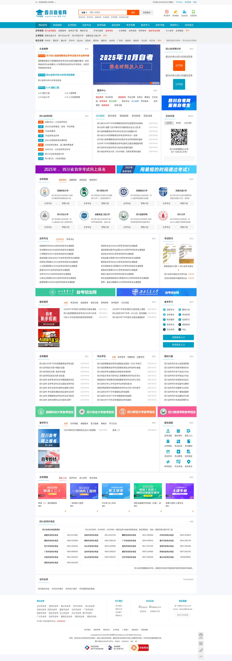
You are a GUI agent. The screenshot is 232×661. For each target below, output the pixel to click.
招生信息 (148, 116)
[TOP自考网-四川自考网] (50, 13)
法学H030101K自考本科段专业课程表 (55, 274)
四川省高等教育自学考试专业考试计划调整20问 (117, 131)
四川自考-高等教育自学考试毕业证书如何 (56, 396)
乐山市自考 (64, 613)
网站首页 (43, 25)
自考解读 (179, 31)
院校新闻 (124, 116)
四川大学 (181, 214)
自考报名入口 (178, 345)
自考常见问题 (124, 17)
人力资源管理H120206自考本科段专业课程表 (58, 266)
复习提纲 (94, 423)
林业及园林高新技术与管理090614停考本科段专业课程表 (125, 278)
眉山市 (63, 40)
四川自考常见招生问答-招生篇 (52, 376)
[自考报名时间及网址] (126, 64)
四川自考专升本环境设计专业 (176, 376)
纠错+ (192, 522)
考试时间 (90, 17)
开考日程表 (98, 31)
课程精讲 (84, 423)
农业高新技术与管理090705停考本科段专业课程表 (122, 266)
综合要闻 (100, 116)
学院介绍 (65, 203)
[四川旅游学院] (177, 411)
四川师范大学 (77, 36)
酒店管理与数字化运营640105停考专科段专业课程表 (123, 250)
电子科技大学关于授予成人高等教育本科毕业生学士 (118, 376)
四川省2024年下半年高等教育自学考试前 (56, 364)
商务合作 (106, 630)
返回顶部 (201, 657)
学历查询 (144, 101)
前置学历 (140, 357)
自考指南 (101, 25)
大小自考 (169, 31)
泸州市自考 (41, 606)
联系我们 (135, 630)
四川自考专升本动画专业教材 (176, 384)
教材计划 (84, 31)
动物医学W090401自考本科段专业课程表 (56, 246)
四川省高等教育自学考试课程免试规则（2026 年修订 (119, 364)
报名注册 (94, 303)
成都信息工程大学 (93, 36)
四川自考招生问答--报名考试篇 (52, 372)
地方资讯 (112, 116)
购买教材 (170, 319)
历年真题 (114, 17)
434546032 (61, 621)
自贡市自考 (53, 616)
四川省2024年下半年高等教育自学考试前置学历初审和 (120, 123)
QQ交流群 (187, 123)
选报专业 (170, 310)
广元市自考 (41, 616)
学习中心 (179, 2)
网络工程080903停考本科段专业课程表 (117, 274)
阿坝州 (96, 40)
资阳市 (55, 40)
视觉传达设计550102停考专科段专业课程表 (119, 246)
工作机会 (116, 630)
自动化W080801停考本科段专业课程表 (117, 254)
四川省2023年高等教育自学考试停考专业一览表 (117, 135)
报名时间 (82, 17)
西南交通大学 (50, 36)
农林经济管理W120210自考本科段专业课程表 (58, 262)
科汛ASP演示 (57, 589)
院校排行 (93, 180)
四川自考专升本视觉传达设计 (176, 380)
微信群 (178, 123)
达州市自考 (76, 609)
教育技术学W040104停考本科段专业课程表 (119, 262)
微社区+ (191, 116)
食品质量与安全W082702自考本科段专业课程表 (59, 258)
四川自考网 (138, 568)
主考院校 (72, 25)
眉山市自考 (65, 606)
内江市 (152, 40)
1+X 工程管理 (70, 93)
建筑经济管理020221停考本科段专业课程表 (119, 270)
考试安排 (109, 97)
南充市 (136, 40)
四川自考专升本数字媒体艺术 (176, 368)
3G (136, 641)
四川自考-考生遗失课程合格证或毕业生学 (56, 392)
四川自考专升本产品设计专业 (176, 372)
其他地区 (83, 180)
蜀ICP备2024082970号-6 (104, 641)
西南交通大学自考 (173, 40)
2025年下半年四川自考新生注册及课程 (80, 309)
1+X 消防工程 (52, 88)
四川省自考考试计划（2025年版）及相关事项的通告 (119, 151)
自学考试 (73, 478)
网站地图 (144, 630)
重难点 (147, 97)
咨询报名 (147, 12)
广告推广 (125, 630)
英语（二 (116, 430)
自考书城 (160, 25)
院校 (195, 2)
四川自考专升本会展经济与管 (176, 396)
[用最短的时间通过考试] (157, 169)
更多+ (188, 31)
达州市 (112, 40)
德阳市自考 (79, 616)
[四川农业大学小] (95, 411)
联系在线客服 (182, 615)
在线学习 (186, 319)
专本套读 (106, 17)
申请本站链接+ (188, 580)
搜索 (133, 12)
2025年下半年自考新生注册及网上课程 (129, 309)
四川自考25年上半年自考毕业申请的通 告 (114, 384)
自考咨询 (132, 31)
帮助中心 (119, 616)
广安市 (120, 40)
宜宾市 (128, 40)
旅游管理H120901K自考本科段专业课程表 (57, 282)
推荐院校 (62, 180)
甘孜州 (88, 40)
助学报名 (188, 2)
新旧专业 (125, 101)
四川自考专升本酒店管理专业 (176, 400)
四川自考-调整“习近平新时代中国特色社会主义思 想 (118, 127)
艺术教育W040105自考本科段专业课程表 (56, 250)
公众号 (169, 123)
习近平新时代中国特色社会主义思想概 (80, 430)
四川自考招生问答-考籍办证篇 (52, 368)
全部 (66, 303)
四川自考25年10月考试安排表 (60, 75)
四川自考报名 (50, 31)
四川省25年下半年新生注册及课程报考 (129, 317)
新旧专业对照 (154, 31)
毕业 (184, 329)
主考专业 (48, 203)
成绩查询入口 (178, 337)
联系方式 (119, 609)
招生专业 (86, 25)
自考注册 (118, 105)
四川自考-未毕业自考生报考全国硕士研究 (56, 388)
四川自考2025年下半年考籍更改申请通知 (114, 396)
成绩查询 (98, 17)
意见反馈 (201, 650)
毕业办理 (131, 97)
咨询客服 (201, 636)
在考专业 (60, 239)
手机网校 (201, 643)
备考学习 (145, 25)
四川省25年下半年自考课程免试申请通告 (114, 400)
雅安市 (104, 40)
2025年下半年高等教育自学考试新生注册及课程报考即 (120, 143)
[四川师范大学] (136, 411)
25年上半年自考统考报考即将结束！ (79, 317)
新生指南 (113, 101)
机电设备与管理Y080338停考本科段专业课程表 (121, 258)
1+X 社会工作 (44, 97)
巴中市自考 (77, 606)
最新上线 (62, 478)
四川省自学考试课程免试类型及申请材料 (114, 372)
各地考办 (109, 31)
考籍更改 (131, 357)
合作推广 (119, 612)
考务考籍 (130, 25)
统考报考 (104, 303)
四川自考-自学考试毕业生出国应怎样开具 (56, 384)
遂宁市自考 (87, 613)
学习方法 (113, 423)
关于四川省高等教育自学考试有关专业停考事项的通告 (119, 139)
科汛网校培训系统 (87, 589)
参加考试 (170, 324)
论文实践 (125, 303)
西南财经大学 (141, 191)
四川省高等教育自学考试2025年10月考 (80, 313)
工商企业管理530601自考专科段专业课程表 (57, 278)
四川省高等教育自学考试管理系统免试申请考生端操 (118, 368)
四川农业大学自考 (190, 40)
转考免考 (142, 31)
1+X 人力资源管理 (72, 97)
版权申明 (97, 630)
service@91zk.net (185, 609)
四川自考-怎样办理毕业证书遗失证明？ (55, 400)
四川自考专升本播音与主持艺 (176, 388)
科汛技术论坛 (43, 589)
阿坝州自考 (52, 609)
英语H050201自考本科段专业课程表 (54, 270)
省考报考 (115, 303)
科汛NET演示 (71, 589)
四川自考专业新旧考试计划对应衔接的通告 (115, 147)
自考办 (140, 97)
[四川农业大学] (75, 292)
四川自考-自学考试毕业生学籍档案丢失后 (56, 380)
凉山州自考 (90, 606)
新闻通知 (57, 25)
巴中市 (72, 40)
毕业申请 (170, 329)
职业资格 (93, 478)
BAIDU (117, 641)
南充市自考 (53, 613)
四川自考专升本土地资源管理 (176, 364)
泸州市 (47, 40)
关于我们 (119, 606)
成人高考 (83, 478)
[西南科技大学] (54, 411)
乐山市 (144, 40)
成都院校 (73, 180)
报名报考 (116, 25)
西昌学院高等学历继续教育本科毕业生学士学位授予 (118, 388)
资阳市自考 (53, 606)
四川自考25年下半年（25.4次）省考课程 (130, 313)
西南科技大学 (62, 191)
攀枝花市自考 (66, 616)
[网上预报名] (75, 169)
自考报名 (189, 25)
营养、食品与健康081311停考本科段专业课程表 (121, 282)
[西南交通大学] (157, 292)
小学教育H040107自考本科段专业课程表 (56, 254)
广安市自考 (88, 609)
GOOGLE (125, 641)
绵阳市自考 (91, 616)
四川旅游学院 (141, 214)
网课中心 (174, 25)
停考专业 (70, 239)
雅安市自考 (64, 609)
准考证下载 (73, 31)
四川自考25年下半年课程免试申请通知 (113, 392)
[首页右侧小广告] (179, 103)
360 (131, 641)
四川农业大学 (64, 36)
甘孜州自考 (41, 609)
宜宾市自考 (41, 613)
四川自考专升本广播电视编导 (176, 392)
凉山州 (80, 40)
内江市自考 (76, 613)
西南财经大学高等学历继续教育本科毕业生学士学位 (118, 380)
